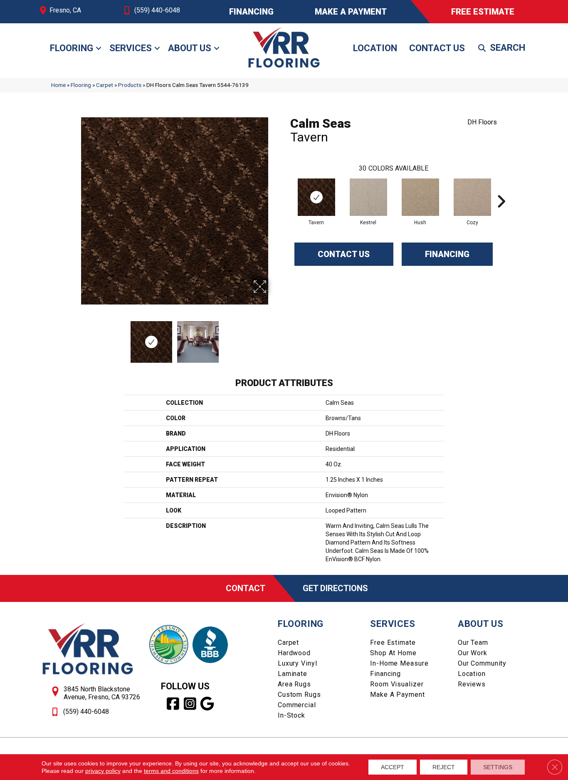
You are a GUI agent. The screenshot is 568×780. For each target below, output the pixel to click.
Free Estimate (392, 642)
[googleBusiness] (207, 704)
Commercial (297, 705)
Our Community (482, 663)
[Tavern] (316, 197)
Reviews (472, 684)
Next (273, 338)
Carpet (104, 85)
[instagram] (190, 704)
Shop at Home (393, 653)
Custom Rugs (299, 694)
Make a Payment (397, 694)
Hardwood (294, 653)
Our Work (472, 653)
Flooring (71, 48)
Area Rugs (294, 684)
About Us (189, 48)
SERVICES (392, 624)
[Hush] (420, 197)
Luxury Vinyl (297, 663)
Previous (75, 338)
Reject (443, 767)
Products (129, 85)
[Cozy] (472, 197)
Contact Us (437, 48)
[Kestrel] (368, 197)
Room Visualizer (396, 684)
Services (130, 48)
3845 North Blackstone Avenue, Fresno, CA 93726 (102, 693)
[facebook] (173, 704)
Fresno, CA (65, 10)
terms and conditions (171, 771)
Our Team (473, 642)
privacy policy (103, 771)
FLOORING (301, 624)
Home (58, 85)
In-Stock (291, 715)
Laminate (292, 674)
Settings (497, 767)
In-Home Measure (399, 663)
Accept (392, 767)
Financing (447, 254)
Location (375, 48)
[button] (98, 48)
